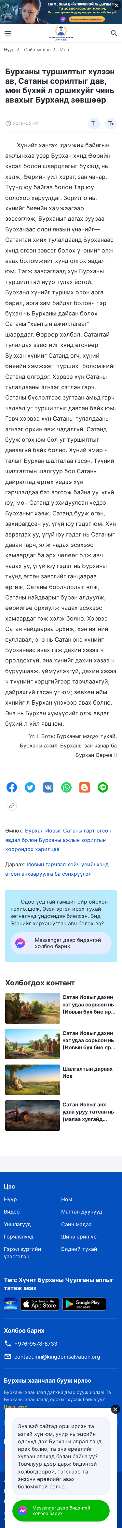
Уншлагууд (17, 1224)
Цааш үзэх (15, 1407)
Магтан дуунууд (81, 1211)
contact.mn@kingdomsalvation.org (57, 1356)
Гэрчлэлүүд (19, 1236)
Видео (12, 1211)
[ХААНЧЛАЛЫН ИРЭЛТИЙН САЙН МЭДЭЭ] (61, 33)
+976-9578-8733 (35, 1343)
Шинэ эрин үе (79, 1236)
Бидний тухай (79, 1249)
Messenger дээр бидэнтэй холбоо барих (61, 1510)
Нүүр (9, 49)
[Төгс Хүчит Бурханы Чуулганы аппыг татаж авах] (10, 1303)
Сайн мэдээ (37, 49)
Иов (64, 49)
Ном (66, 1199)
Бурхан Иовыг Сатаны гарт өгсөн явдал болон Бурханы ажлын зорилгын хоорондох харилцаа (58, 840)
